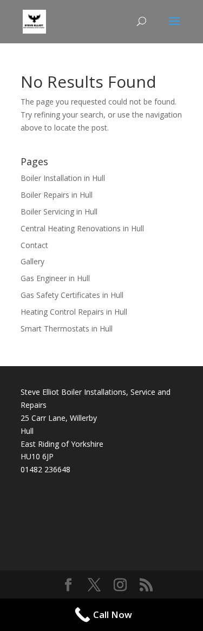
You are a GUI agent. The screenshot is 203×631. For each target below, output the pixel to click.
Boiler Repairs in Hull (57, 195)
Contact (34, 245)
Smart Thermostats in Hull (67, 328)
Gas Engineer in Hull (55, 278)
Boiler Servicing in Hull (59, 211)
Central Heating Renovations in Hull (82, 228)
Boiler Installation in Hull (63, 178)
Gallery (32, 261)
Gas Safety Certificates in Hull (72, 295)
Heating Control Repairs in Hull (74, 312)
